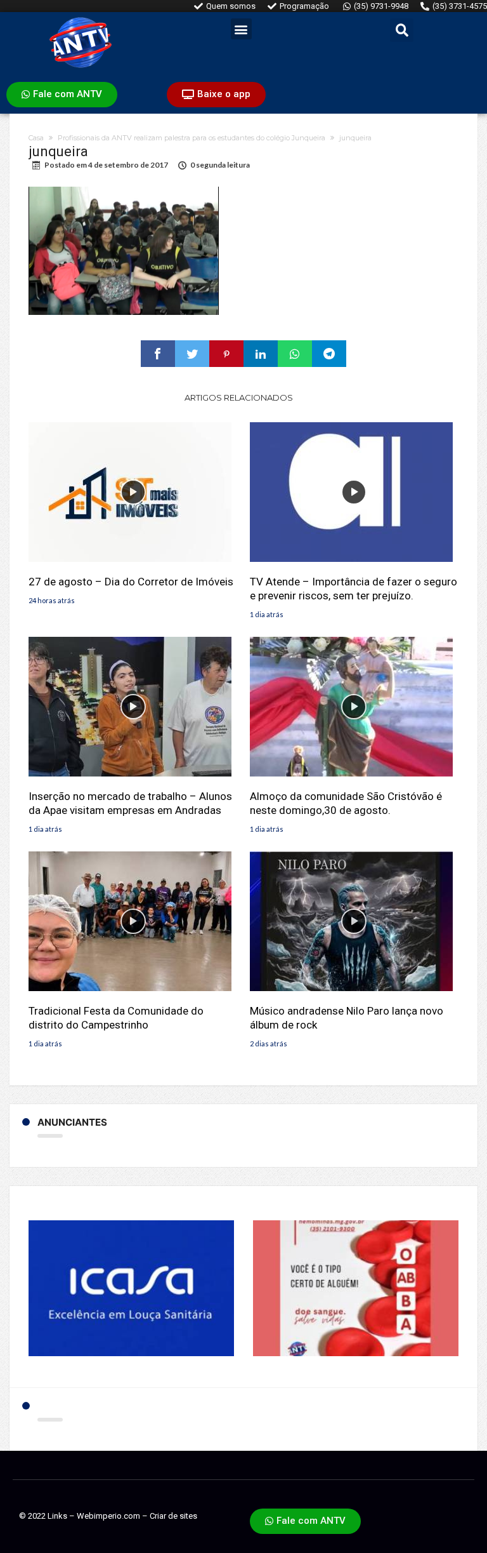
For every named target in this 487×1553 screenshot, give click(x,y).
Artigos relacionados (239, 397)
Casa (36, 137)
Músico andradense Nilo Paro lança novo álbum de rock (346, 1017)
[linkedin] (261, 353)
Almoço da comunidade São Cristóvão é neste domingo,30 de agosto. (346, 803)
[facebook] (158, 353)
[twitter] (192, 353)
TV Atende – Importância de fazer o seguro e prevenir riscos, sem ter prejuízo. (353, 588)
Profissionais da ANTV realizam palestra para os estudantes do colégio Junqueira (191, 137)
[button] (241, 28)
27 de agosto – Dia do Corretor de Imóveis (131, 581)
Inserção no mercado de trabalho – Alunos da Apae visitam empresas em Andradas (130, 803)
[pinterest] (226, 353)
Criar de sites (173, 1516)
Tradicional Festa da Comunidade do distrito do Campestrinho (116, 1017)
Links (57, 1516)
